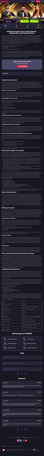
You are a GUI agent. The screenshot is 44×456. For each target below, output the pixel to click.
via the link (39, 306)
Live (12, 437)
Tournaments (24, 437)
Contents (31, 437)
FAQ (35, 437)
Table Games (17, 437)
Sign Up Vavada (22, 66)
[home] (4, 1)
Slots (9, 437)
